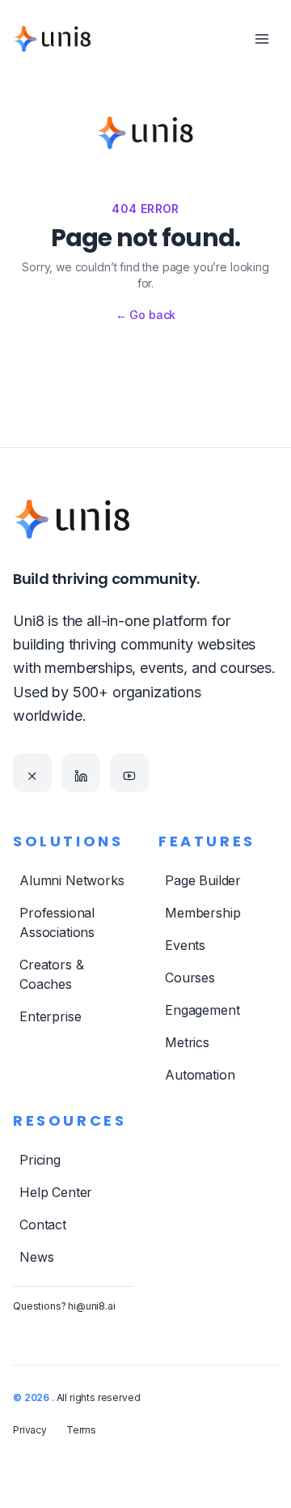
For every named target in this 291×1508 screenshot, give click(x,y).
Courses (190, 977)
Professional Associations (57, 922)
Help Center (55, 1192)
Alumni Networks (71, 880)
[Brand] (52, 39)
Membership (202, 913)
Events (185, 945)
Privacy (30, 1430)
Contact (42, 1224)
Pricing (40, 1160)
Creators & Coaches (51, 974)
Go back (146, 315)
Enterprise (50, 1016)
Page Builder (203, 880)
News (36, 1257)
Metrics (187, 1042)
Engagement (202, 1010)
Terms (81, 1430)
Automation (199, 1075)
